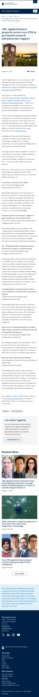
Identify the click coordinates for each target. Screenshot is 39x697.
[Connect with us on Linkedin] (8, 635)
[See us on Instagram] (13, 635)
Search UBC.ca (6, 667)
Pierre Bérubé (15, 98)
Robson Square (6, 681)
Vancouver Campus (7, 674)
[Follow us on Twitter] (3, 635)
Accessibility (5, 693)
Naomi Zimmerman (16, 103)
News (3, 660)
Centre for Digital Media (8, 683)
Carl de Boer (24, 98)
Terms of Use (18, 691)
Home (3, 16)
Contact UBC (5, 656)
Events (4, 662)
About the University (7, 658)
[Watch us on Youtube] (18, 635)
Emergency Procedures (7, 691)
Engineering (6, 411)
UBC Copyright (27, 691)
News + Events (13, 16)
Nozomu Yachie (19, 100)
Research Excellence (17, 411)
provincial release (20, 131)
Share (32, 71)
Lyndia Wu (10, 100)
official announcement (15, 398)
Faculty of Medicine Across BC (10, 685)
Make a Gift (5, 665)
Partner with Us (13, 440)
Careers (4, 664)
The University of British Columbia (14, 3)
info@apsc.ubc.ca (7, 628)
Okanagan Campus (7, 676)
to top (33, 692)
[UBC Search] (35, 2)
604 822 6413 (6, 626)
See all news (19, 574)
